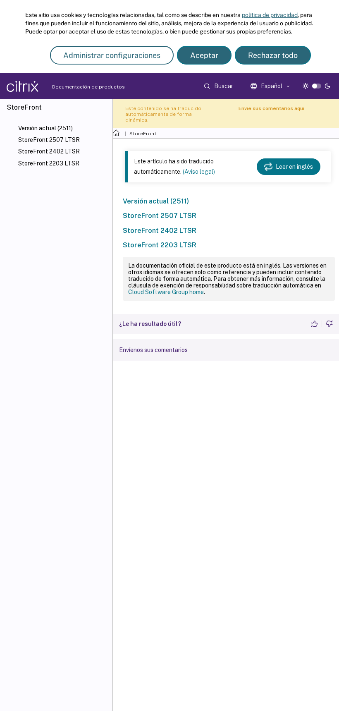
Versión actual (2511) (45, 128)
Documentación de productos (70, 87)
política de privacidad (270, 15)
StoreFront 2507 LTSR (49, 139)
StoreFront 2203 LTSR (48, 163)
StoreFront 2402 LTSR (49, 151)
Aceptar (204, 55)
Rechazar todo (273, 55)
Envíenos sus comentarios (153, 350)
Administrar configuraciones (111, 55)
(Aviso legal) (199, 171)
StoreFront (142, 133)
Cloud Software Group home (166, 292)
